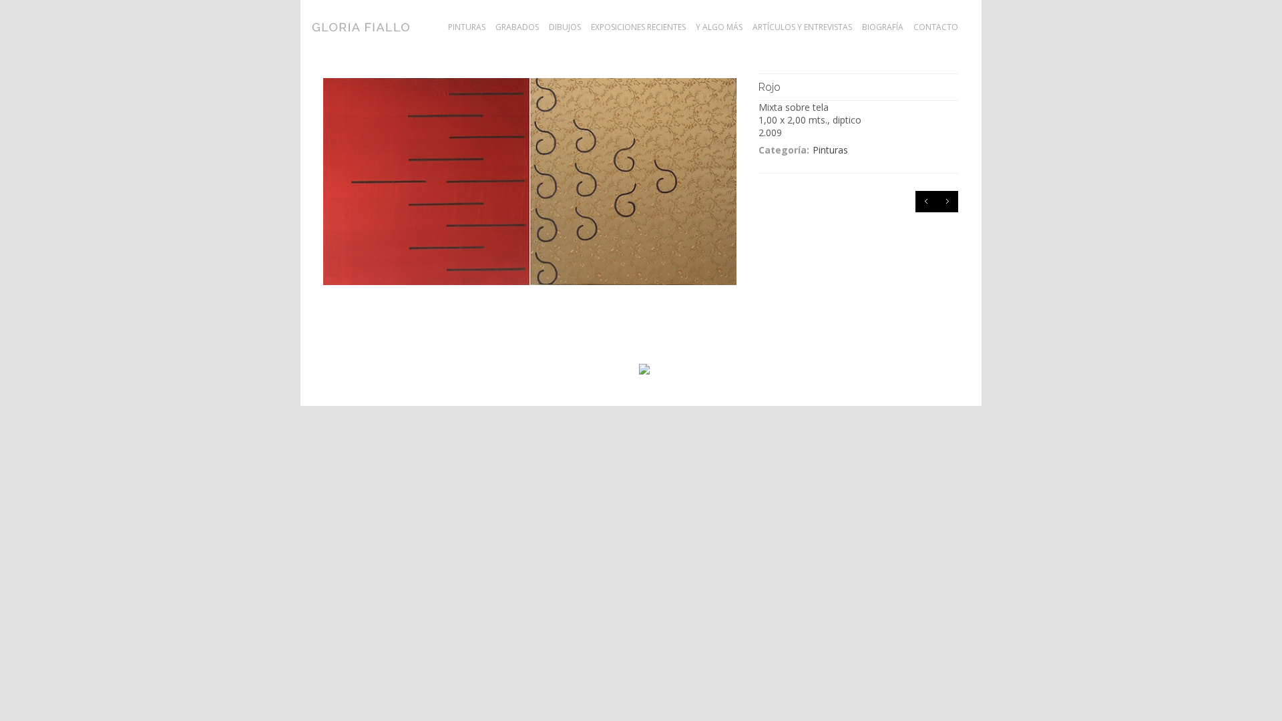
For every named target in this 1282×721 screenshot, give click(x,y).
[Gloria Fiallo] (385, 26)
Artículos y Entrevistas (802, 27)
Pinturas (466, 27)
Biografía (882, 27)
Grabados (517, 27)
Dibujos (565, 27)
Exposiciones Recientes (638, 27)
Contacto (935, 27)
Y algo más (719, 27)
